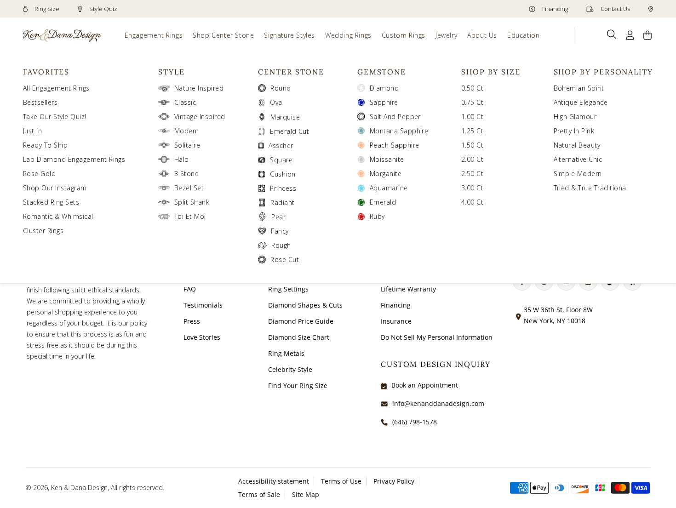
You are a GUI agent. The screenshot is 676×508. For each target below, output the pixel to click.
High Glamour (575, 116)
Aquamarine (389, 187)
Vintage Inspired (199, 116)
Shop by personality (603, 71)
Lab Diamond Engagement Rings (74, 159)
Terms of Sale (259, 494)
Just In (32, 130)
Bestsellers (40, 102)
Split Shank (191, 202)
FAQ (189, 289)
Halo (181, 159)
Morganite (385, 173)
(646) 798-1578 (414, 421)
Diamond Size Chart (298, 337)
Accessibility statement (273, 481)
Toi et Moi (190, 216)
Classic (185, 102)
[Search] (612, 34)
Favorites (46, 71)
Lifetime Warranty (408, 289)
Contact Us (614, 9)
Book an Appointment (424, 385)
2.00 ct (472, 159)
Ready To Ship (45, 145)
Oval (277, 102)
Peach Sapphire (394, 145)
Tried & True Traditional (591, 187)
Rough (281, 245)
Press (191, 321)
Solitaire (187, 145)
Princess (283, 188)
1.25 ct (472, 130)
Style (171, 71)
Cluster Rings (43, 230)
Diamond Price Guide (300, 321)
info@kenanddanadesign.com (438, 403)
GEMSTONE (381, 71)
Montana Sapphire (399, 130)
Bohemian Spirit (579, 88)
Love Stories (201, 337)
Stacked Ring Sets (51, 202)
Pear (278, 216)
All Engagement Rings (56, 88)
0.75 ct (472, 102)
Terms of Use (341, 481)
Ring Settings (288, 289)
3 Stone (186, 173)
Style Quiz (102, 9)
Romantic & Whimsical (58, 216)
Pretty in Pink (574, 130)
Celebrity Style (290, 369)
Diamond (384, 88)
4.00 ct (472, 202)
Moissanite (387, 159)
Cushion (282, 174)
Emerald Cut (289, 131)
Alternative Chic (578, 159)
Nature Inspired (198, 88)
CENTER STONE (291, 71)
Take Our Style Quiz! (54, 116)
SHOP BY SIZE (491, 71)
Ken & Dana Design (79, 487)
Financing (554, 9)
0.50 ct (472, 88)
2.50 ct (472, 173)
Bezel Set (189, 187)
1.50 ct (472, 145)
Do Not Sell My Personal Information (437, 337)
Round (280, 88)
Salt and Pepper (395, 116)
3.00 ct (472, 187)
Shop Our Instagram (55, 187)
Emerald (383, 202)
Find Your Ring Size (297, 385)
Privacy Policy (393, 481)
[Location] (650, 9)
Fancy (279, 231)
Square (281, 159)
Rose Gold (39, 173)
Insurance (396, 321)
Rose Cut (284, 259)
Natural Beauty (577, 145)
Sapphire (384, 102)
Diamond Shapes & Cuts (305, 305)
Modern (186, 130)
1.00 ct (472, 116)
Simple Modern (578, 173)
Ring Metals (286, 353)
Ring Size (46, 9)
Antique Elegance (581, 102)
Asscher (281, 145)
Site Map (305, 494)
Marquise (285, 117)
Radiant (282, 202)
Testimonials (203, 305)
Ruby (377, 216)
